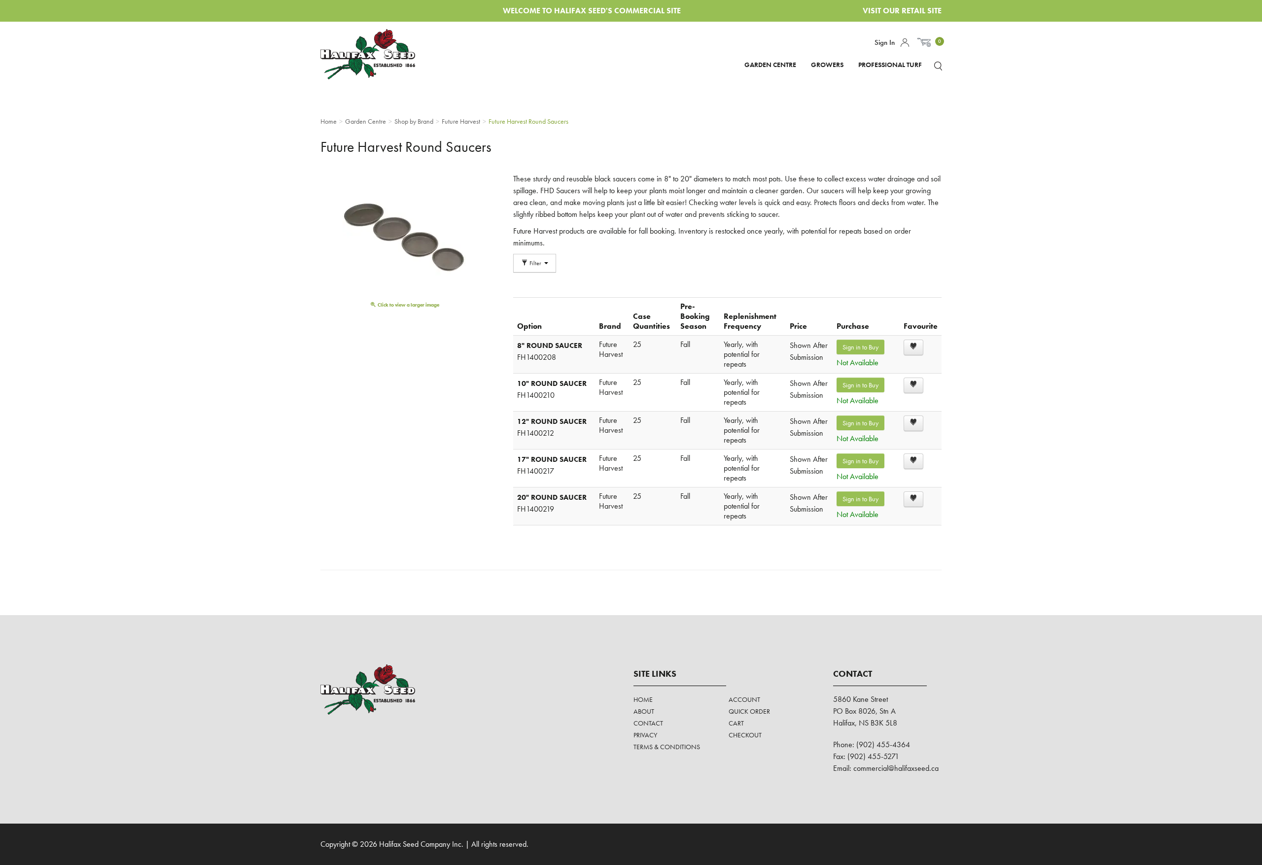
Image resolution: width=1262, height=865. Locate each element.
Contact (648, 723)
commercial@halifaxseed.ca (896, 768)
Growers (827, 64)
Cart (736, 723)
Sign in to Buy (860, 347)
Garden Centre (770, 64)
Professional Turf (890, 64)
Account (905, 42)
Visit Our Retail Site (902, 10)
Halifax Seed (375, 54)
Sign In (885, 42)
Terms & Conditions (666, 746)
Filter (535, 263)
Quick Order (749, 711)
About (643, 711)
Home (643, 699)
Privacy (645, 734)
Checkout (745, 734)
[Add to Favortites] (913, 347)
